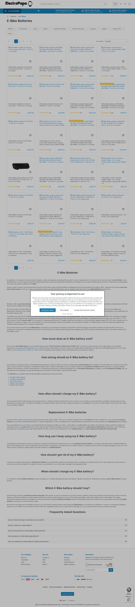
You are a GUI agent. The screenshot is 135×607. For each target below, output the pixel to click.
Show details (64, 310)
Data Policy (70, 313)
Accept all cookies (48, 310)
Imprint (64, 313)
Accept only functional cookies (84, 310)
